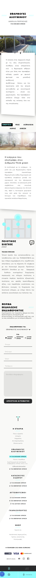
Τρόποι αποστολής (18, 537)
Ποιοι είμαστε (18, 433)
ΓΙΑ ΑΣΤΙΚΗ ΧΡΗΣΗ (19, 504)
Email (7, 359)
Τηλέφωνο (8, 366)
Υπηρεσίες (18, 438)
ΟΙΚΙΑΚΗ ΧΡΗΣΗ (10, 337)
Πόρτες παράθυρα (19, 459)
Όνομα (7, 344)
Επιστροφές (18, 539)
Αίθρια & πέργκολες (19, 466)
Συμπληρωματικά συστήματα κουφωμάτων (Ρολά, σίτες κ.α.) (17, 462)
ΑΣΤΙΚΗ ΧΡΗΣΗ (29, 337)
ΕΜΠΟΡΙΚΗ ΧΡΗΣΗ (20, 337)
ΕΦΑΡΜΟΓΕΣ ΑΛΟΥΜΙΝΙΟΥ (18, 450)
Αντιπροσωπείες (18, 440)
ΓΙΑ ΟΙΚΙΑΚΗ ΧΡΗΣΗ (18, 456)
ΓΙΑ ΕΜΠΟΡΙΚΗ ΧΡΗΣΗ (19, 469)
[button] (20, 53)
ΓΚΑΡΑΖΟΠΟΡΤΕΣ (18, 511)
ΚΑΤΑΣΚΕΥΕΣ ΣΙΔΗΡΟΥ (18, 477)
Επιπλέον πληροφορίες (14, 374)
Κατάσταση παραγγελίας (18, 534)
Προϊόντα (18, 530)
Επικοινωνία (18, 443)
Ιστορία (18, 436)
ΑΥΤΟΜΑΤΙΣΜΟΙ (18, 493)
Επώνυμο (8, 352)
